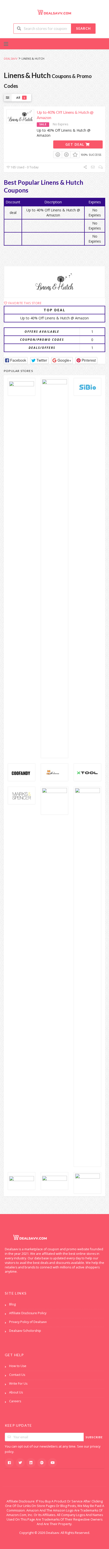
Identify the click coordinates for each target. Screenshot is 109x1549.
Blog (12, 1304)
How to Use (17, 1366)
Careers (15, 1401)
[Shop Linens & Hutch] (54, 282)
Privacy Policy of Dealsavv (28, 1322)
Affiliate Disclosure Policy (27, 1313)
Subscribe (94, 1437)
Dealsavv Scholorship (25, 1331)
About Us (16, 1392)
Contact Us (17, 1375)
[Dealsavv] (54, 12)
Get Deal (75, 144)
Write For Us (18, 1383)
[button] (16, 360)
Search (83, 28)
